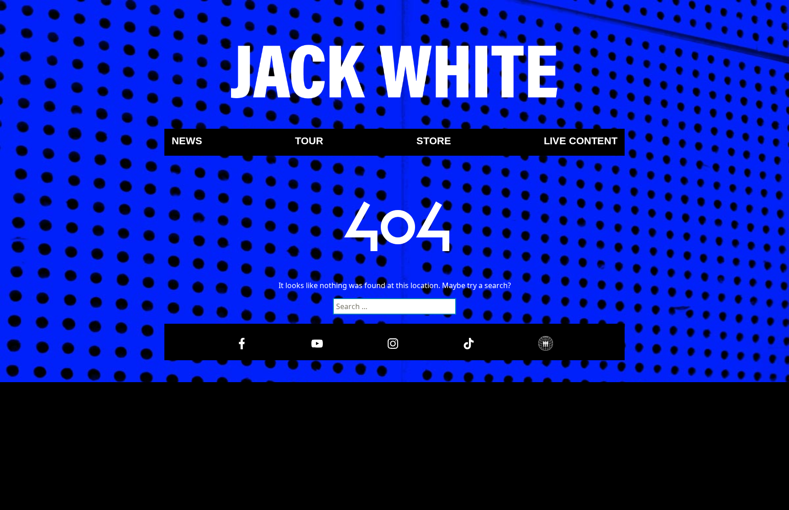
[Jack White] (394, 72)
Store (433, 141)
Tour (309, 141)
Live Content (580, 141)
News (187, 141)
